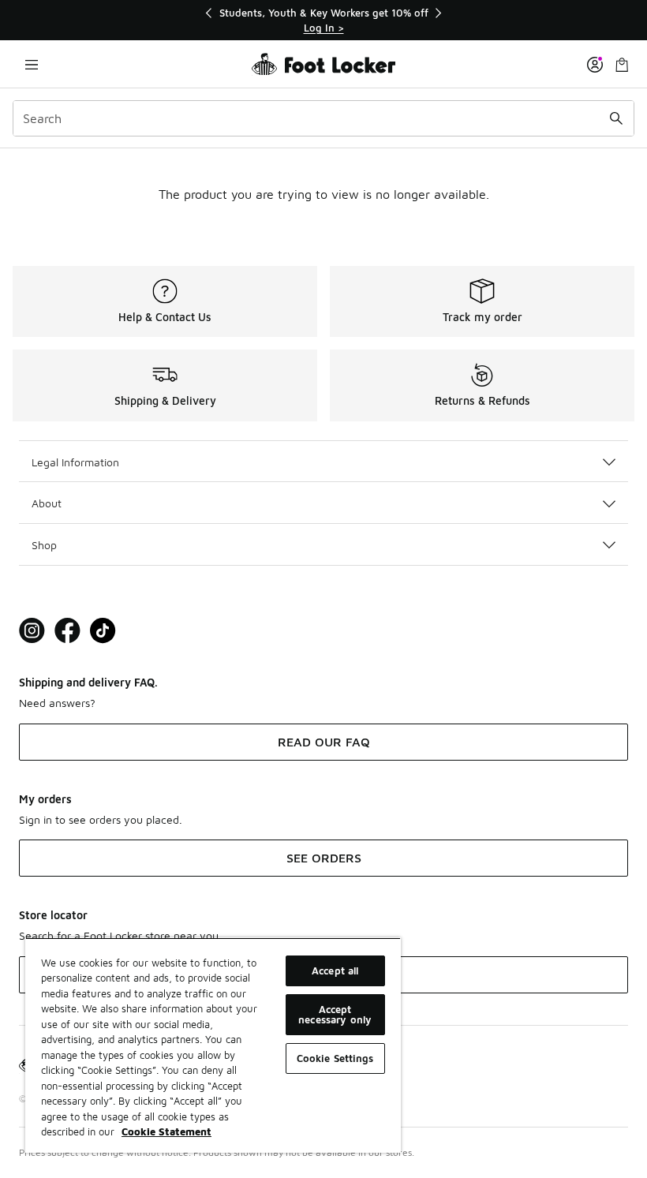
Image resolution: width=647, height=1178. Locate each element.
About (47, 503)
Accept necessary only (335, 1014)
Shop (44, 545)
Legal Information (75, 462)
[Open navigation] (31, 64)
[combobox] (323, 118)
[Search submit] (616, 118)
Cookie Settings (335, 1058)
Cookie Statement (166, 1131)
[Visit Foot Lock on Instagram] (32, 631)
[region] (323, 20)
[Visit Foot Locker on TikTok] (103, 631)
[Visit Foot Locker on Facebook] (67, 631)
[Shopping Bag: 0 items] (621, 64)
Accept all (335, 970)
